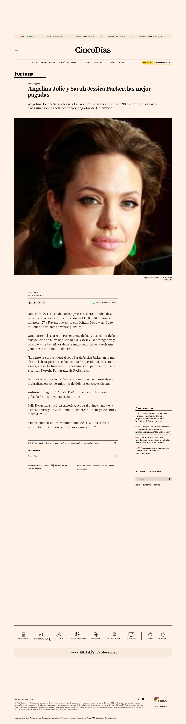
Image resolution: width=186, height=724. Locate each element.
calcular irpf (23, 638)
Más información (34, 469)
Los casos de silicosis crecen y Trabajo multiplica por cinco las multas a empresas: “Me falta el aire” (152, 429)
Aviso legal (25, 718)
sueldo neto (58, 638)
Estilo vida (38, 456)
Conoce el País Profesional (93, 652)
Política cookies (35, 718)
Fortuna (24, 74)
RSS (93, 718)
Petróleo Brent (81, 37)
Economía (61, 62)
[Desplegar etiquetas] (116, 456)
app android (162, 638)
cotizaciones (131, 638)
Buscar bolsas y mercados (148, 472)
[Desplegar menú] (16, 50)
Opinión (111, 62)
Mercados (52, 62)
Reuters (33, 292)
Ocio (30, 456)
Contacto (17, 718)
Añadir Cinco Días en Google (106, 303)
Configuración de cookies (51, 718)
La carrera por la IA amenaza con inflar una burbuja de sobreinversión (152, 450)
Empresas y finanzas (39, 62)
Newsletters (100, 718)
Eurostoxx (147, 485)
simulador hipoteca (41, 638)
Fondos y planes (85, 62)
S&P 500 (50, 37)
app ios (150, 638)
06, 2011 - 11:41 (36, 295)
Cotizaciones (72, 62)
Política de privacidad (68, 718)
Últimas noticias (100, 62)
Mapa (89, 718)
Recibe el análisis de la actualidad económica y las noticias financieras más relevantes (66, 443)
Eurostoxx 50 (113, 37)
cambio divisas (96, 638)
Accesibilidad (81, 718)
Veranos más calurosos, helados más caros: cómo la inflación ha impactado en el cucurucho (152, 440)
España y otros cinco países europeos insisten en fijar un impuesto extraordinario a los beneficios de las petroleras (151, 417)
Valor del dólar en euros (148, 37)
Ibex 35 (23, 37)
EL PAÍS (120, 61)
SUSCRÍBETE (147, 63)
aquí (85, 469)
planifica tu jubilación (77, 638)
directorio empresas (113, 638)
